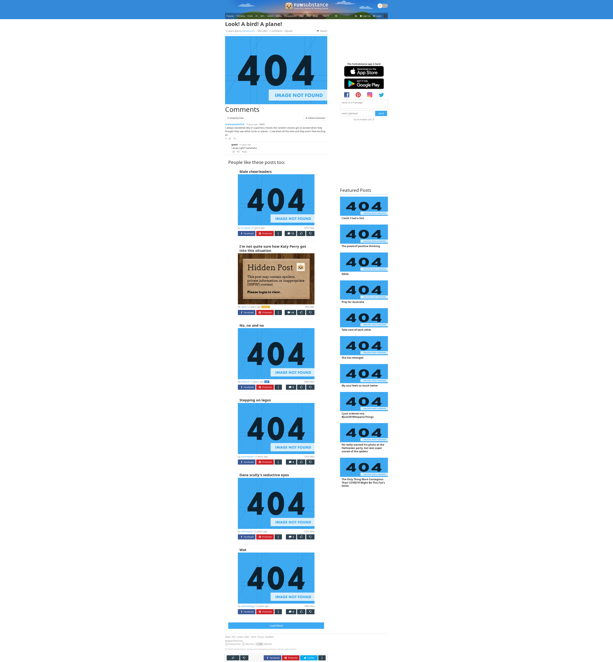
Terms (253, 637)
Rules (247, 637)
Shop (301, 16)
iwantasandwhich (234, 124)
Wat (242, 549)
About (227, 637)
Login (378, 16)
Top (325, 16)
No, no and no (251, 325)
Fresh (250, 16)
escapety (245, 227)
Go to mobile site (363, 119)
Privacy (260, 637)
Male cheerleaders (255, 171)
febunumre (248, 30)
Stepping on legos (255, 400)
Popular (230, 16)
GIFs (262, 16)
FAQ (233, 637)
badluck (245, 381)
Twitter (310, 657)
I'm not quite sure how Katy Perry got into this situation (272, 248)
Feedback (269, 637)
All (256, 16)
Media (279, 16)
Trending (240, 16)
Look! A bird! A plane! (253, 24)
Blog (315, 16)
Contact (240, 637)
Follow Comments (316, 118)
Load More (276, 625)
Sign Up (366, 16)
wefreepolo (247, 531)
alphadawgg (247, 606)
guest (234, 144)
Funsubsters (290, 16)
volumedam (247, 456)
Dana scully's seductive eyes (264, 474)
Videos (270, 16)
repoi (244, 306)
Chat (308, 16)
